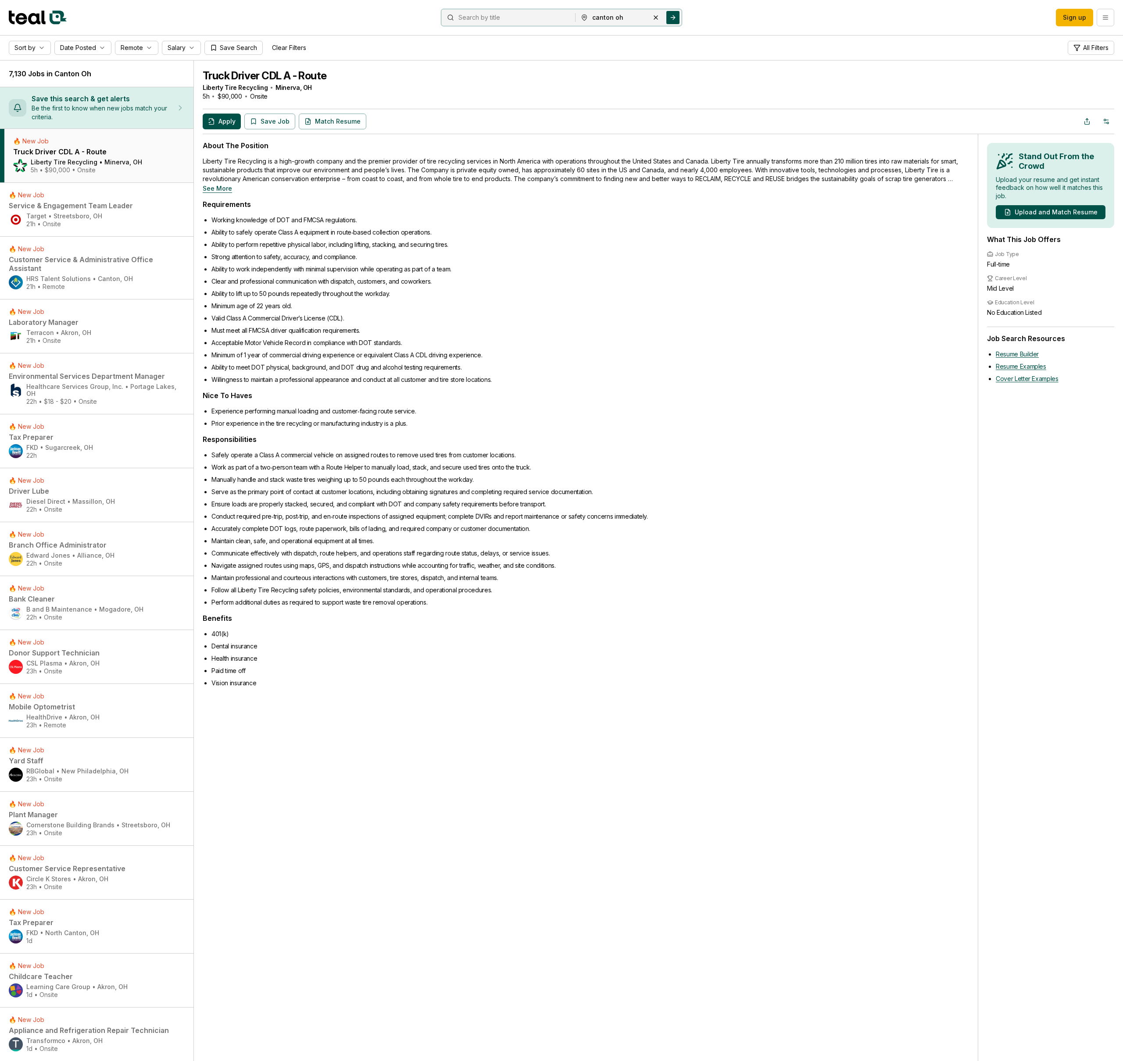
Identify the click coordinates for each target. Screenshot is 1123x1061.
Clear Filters (289, 47)
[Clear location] (655, 17)
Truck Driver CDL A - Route (264, 75)
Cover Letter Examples (1027, 378)
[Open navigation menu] (1105, 17)
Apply (227, 121)
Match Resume (338, 121)
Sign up (1074, 17)
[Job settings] (1106, 121)
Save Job (275, 121)
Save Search (238, 47)
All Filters (1096, 47)
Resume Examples (1021, 366)
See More (217, 188)
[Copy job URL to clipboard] (1087, 121)
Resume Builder (1017, 354)
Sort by (25, 47)
